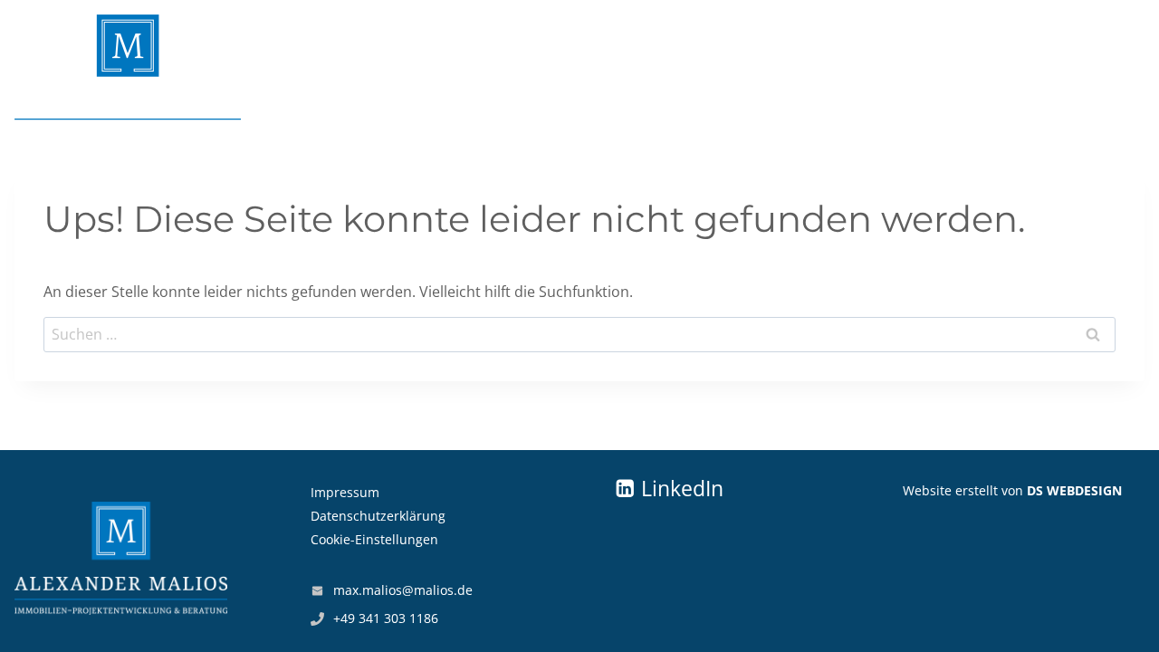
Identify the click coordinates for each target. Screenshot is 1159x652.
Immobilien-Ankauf (417, 68)
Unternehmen (797, 68)
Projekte (677, 68)
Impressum (345, 492)
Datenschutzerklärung (378, 515)
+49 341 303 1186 (385, 618)
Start (1110, 68)
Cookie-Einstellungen (374, 539)
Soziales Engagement (971, 68)
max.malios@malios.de (403, 590)
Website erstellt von (1012, 490)
